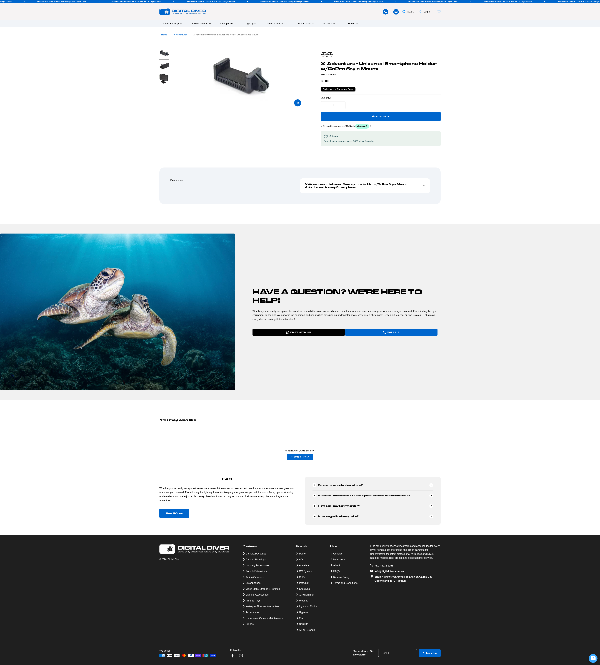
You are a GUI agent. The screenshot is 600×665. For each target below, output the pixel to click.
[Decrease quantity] (325, 105)
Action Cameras (199, 23)
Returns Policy (341, 577)
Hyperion (304, 612)
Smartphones (227, 23)
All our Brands (307, 630)
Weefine (303, 600)
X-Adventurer (180, 34)
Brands (351, 23)
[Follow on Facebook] (232, 655)
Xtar (301, 618)
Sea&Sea (304, 589)
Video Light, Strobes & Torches (263, 589)
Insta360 (304, 583)
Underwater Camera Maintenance (264, 618)
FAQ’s (336, 571)
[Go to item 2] (164, 66)
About (336, 565)
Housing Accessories (257, 565)
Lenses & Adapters (275, 23)
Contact (337, 553)
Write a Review (303, 457)
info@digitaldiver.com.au (389, 571)
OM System (305, 571)
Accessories (329, 23)
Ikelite (302, 553)
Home (164, 34)
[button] (365, 186)
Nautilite (303, 624)
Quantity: (326, 98)
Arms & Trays (304, 23)
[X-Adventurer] (381, 55)
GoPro (302, 577)
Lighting (249, 23)
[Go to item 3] (164, 79)
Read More (174, 513)
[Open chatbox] (593, 658)
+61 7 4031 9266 (384, 565)
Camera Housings (170, 23)
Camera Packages (256, 553)
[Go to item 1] (164, 54)
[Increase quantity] (340, 105)
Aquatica (304, 565)
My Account (339, 559)
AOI (301, 559)
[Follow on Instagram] (241, 655)
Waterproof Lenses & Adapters (262, 606)
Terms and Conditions (345, 583)
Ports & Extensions (256, 571)
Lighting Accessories (257, 594)
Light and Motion (308, 606)
